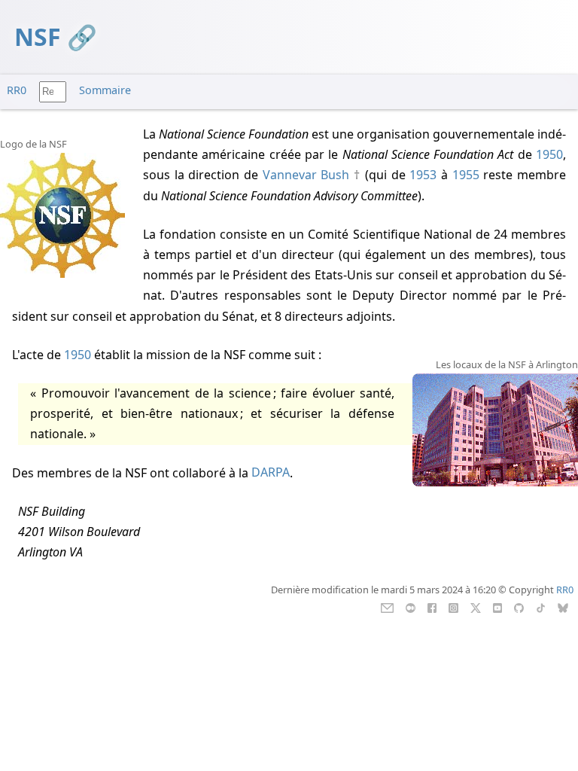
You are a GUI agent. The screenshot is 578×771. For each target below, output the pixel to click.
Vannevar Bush (306, 174)
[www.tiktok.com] (541, 607)
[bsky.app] (563, 607)
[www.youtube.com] (497, 607)
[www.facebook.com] (431, 607)
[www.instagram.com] (453, 607)
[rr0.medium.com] (410, 607)
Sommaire (105, 90)
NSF (37, 36)
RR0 (16, 90)
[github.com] (519, 607)
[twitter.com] (476, 607)
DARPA (270, 473)
